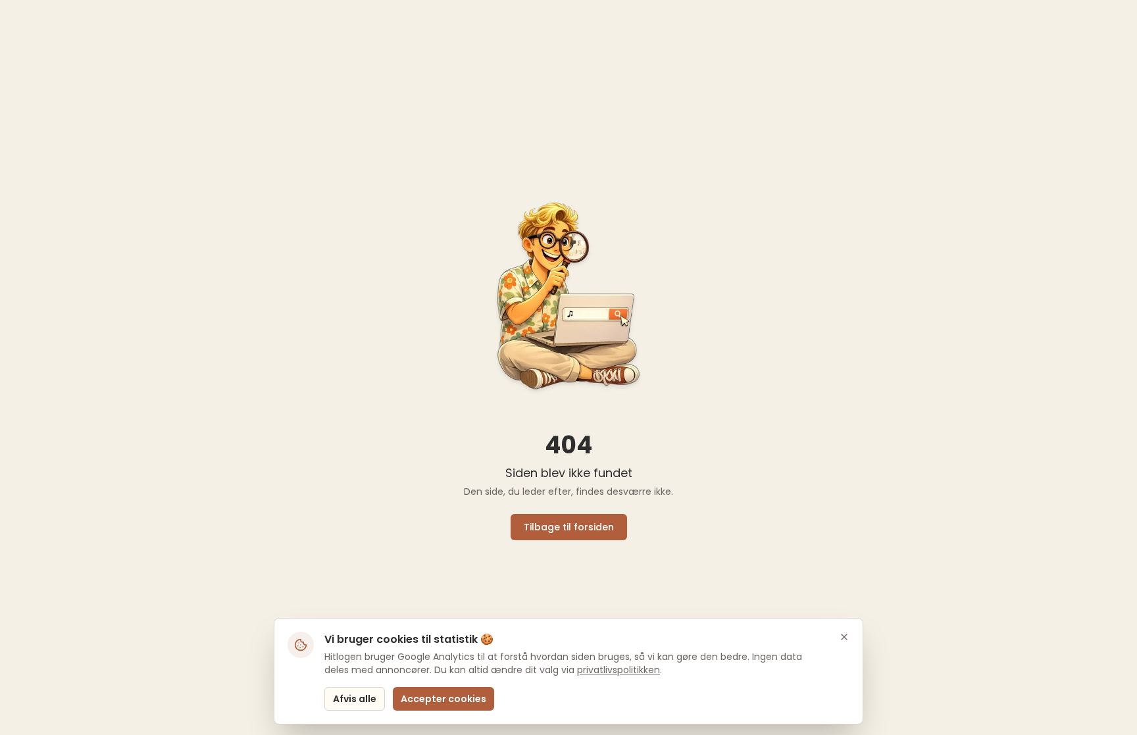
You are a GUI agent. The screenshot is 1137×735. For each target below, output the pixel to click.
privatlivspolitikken (618, 669)
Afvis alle (354, 698)
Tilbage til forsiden (569, 527)
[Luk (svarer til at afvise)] (844, 637)
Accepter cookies (443, 698)
